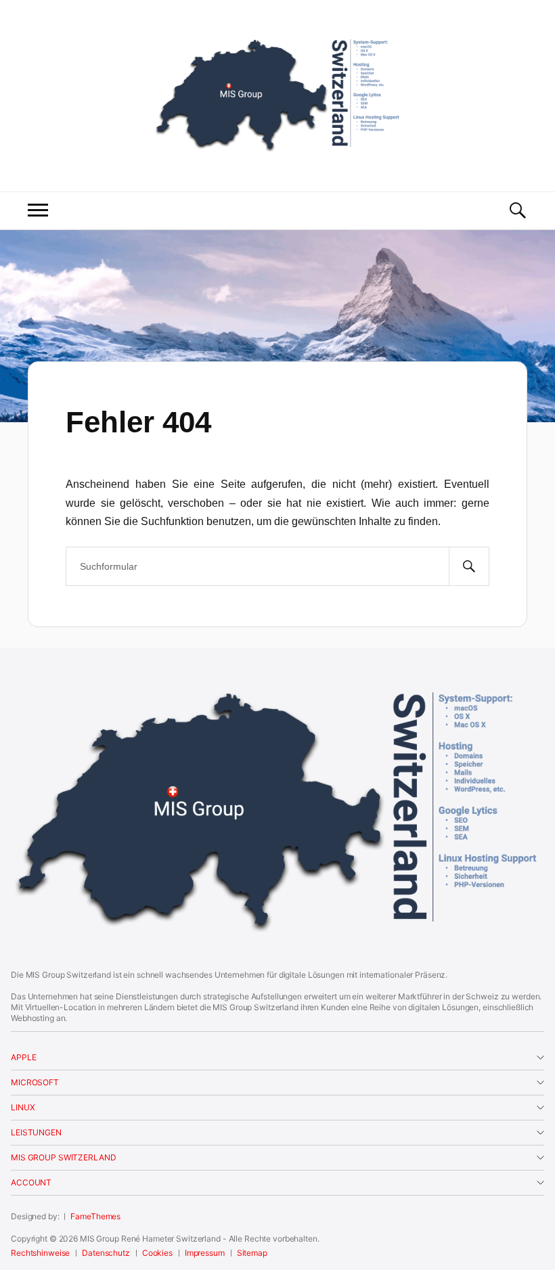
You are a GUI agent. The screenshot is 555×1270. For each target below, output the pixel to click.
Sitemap (252, 1253)
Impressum (205, 1253)
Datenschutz (106, 1253)
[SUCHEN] (469, 566)
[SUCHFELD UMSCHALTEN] (517, 210)
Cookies (157, 1253)
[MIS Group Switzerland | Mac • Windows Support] (277, 94)
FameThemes (95, 1216)
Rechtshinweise (40, 1253)
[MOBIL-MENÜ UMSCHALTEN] (38, 210)
